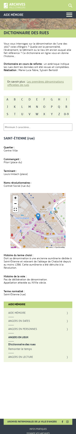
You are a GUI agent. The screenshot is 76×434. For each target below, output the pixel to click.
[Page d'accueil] (14, 5)
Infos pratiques (38, 429)
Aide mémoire (17, 313)
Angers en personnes (22, 329)
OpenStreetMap (60, 247)
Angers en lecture (20, 357)
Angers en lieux (18, 337)
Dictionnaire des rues (22, 344)
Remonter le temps (20, 349)
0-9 (66, 114)
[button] (38, 217)
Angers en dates (19, 321)
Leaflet (50, 247)
